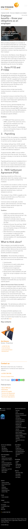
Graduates (4, 487)
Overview (17, 410)
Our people (18, 474)
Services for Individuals (8, 395)
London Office (6, 502)
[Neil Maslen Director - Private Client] (14, 332)
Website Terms (8, 520)
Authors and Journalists (7, 458)
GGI (16, 456)
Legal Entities (15, 520)
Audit (17, 412)
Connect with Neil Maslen (6, 349)
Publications (18, 464)
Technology (4, 472)
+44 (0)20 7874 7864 (5, 346)
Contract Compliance (20, 421)
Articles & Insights (7, 391)
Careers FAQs (4, 491)
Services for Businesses (8, 393)
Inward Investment (20, 449)
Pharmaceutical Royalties (21, 433)
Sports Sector (4, 470)
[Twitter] (15, 380)
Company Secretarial (20, 419)
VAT (16, 441)
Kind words (5, 389)
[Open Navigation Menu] (25, 5)
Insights (17, 461)
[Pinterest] (17, 380)
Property (3, 467)
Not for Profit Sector (6, 466)
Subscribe (18, 467)
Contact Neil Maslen (5, 348)
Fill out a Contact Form (7, 376)
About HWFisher (6, 387)
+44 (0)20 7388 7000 (6, 373)
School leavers (5, 488)
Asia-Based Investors (20, 451)
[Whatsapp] (21, 380)
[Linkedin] (19, 380)
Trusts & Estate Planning (7, 451)
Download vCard (5, 351)
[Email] (23, 380)
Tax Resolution (5, 449)
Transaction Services (20, 440)
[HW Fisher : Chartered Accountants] (7, 6)
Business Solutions (20, 413)
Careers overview (5, 482)
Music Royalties (19, 432)
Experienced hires (5, 490)
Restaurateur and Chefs (7, 469)
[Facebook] (12, 380)
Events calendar (5, 497)
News (17, 462)
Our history (18, 477)
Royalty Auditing (19, 435)
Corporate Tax (19, 423)
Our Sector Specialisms (8, 397)
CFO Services (18, 418)
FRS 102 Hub (18, 466)
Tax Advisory (4, 448)
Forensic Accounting (20, 430)
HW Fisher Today (19, 472)
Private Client (18, 448)
